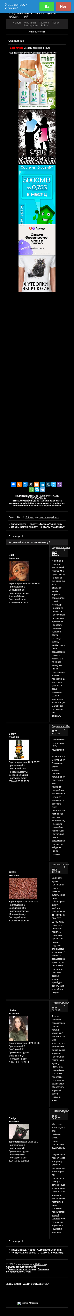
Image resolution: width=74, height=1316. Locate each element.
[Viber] (59, 484)
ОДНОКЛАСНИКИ (37, 498)
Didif (11, 555)
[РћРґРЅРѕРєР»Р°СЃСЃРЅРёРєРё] (19, 484)
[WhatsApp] (31, 489)
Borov (12, 733)
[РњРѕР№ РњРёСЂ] (25, 484)
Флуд (14, 527)
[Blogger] (36, 484)
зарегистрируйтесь (49, 517)
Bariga (12, 1118)
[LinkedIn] (42, 484)
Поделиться (58, 547)
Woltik (12, 872)
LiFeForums (40, 1264)
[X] (30, 484)
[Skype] (37, 489)
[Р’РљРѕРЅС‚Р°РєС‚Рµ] (13, 484)
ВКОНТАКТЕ (52, 496)
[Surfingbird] (53, 484)
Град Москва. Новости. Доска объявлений (36, 524)
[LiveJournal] (48, 484)
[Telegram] (42, 489)
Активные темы (37, 31)
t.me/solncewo (49, 52)
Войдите (29, 517)
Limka (12, 1010)
